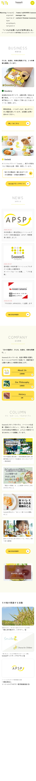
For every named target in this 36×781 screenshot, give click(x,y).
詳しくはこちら (13, 123)
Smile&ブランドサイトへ (17, 184)
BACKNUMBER (13, 315)
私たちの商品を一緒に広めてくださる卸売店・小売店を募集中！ (16, 173)
